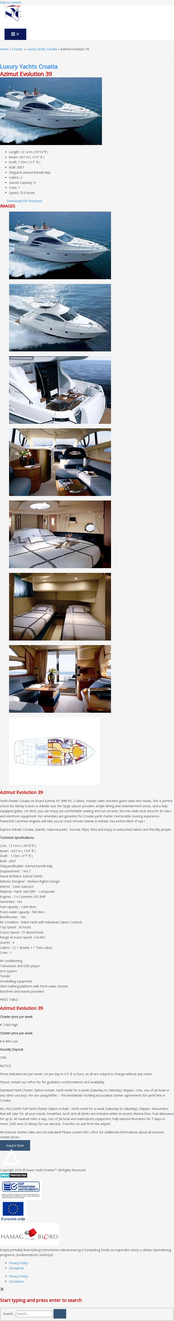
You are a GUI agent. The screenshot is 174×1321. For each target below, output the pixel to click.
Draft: (13, 162)
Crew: (13, 187)
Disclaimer (16, 1268)
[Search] (59, 1314)
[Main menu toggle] (15, 34)
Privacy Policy (18, 1263)
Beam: (13, 157)
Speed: (14, 193)
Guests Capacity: (21, 182)
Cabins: (14, 177)
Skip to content (10, 2)
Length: (14, 152)
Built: (12, 167)
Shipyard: (15, 172)
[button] (24, 200)
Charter (17, 49)
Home (4, 49)
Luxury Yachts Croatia (41, 49)
